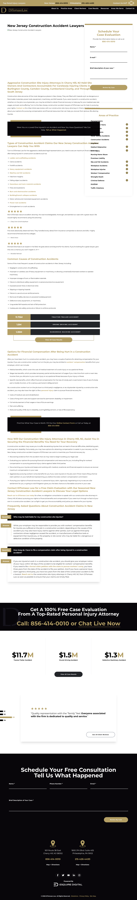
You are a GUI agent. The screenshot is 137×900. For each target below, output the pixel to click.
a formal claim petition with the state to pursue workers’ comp (55, 566)
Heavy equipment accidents (21, 169)
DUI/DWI (94, 184)
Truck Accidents (97, 132)
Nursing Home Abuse (99, 154)
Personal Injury (97, 121)
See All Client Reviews (100, 734)
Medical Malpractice (98, 147)
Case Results (93, 8)
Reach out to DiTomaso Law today (20, 495)
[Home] (14, 10)
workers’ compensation (76, 362)
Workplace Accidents (99, 166)
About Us (55, 8)
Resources (105, 8)
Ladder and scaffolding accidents (23, 158)
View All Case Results (53, 340)
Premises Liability (98, 158)
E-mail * (93, 57)
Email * (93, 784)
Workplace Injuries (98, 169)
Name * (93, 47)
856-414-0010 (61, 3)
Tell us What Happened (56, 130)
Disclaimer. (75, 896)
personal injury (47, 390)
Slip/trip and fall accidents (20, 173)
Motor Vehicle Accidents (100, 136)
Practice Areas (66, 8)
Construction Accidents (100, 140)
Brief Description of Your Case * (21, 800)
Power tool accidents (18, 203)
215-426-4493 (88, 3)
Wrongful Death (97, 177)
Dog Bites (94, 143)
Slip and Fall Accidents (100, 162)
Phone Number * (56, 784)
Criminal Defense (97, 180)
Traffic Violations (97, 188)
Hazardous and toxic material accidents (25, 184)
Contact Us (130, 8)
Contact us (20, 108)
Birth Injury (95, 151)
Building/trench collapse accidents (23, 195)
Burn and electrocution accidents (23, 191)
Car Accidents (96, 128)
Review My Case (109, 87)
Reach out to (27, 574)
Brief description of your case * (102, 68)
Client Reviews (80, 8)
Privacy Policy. (84, 896)
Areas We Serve (117, 8)
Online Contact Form (66, 423)
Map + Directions (53, 865)
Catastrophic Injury (98, 125)
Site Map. (93, 896)
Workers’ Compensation (100, 173)
